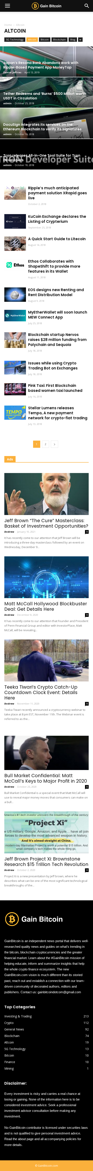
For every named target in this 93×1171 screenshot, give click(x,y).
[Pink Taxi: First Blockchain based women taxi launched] (15, 389)
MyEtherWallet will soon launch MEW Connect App (57, 315)
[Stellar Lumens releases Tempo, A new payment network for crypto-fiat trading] (15, 413)
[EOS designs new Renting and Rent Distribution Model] (15, 294)
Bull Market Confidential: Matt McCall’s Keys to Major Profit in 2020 (45, 778)
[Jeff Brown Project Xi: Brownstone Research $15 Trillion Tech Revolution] (46, 832)
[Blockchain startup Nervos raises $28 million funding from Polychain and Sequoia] (15, 340)
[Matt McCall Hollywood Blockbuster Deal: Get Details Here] (46, 577)
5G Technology (15, 39)
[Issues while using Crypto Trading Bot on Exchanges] (15, 367)
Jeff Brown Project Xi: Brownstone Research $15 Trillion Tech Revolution (46, 861)
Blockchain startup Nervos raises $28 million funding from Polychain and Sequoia (57, 339)
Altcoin (32, 39)
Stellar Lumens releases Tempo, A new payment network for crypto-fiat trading (57, 413)
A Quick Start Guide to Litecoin (57, 239)
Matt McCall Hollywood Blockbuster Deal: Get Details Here (45, 606)
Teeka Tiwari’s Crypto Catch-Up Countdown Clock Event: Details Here (40, 692)
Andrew (9, 531)
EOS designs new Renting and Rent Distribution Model (56, 292)
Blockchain (59, 39)
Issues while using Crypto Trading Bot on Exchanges (53, 366)
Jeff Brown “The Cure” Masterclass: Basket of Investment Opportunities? (46, 523)
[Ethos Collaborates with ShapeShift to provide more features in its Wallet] (15, 265)
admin (7, 103)
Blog (72, 39)
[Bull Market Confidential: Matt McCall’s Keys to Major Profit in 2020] (46, 749)
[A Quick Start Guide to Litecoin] (15, 244)
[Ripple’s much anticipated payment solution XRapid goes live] (15, 193)
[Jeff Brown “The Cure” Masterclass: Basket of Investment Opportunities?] (46, 494)
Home (8, 25)
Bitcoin (45, 39)
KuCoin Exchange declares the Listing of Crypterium (57, 219)
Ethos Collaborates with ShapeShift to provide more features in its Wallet (54, 266)
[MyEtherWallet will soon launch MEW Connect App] (15, 315)
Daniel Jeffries (12, 72)
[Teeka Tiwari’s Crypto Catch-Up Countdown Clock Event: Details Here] (46, 660)
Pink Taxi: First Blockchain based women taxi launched (55, 388)
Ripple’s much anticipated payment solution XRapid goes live (57, 193)
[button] (87, 6)
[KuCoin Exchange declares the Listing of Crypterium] (15, 221)
